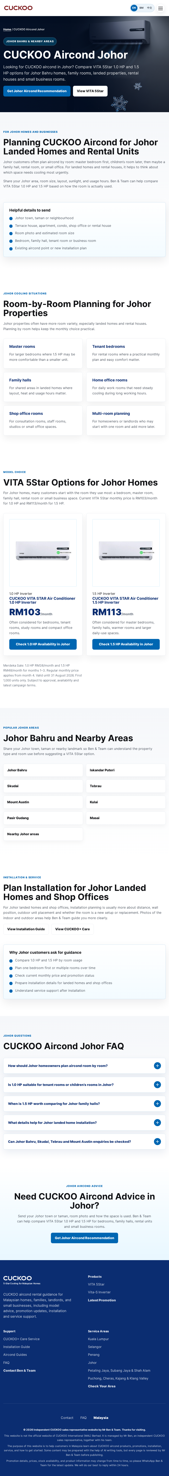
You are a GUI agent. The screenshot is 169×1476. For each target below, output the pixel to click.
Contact (67, 1418)
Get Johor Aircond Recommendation (37, 91)
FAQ (6, 1363)
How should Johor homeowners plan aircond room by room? (58, 1066)
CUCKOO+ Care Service (21, 1339)
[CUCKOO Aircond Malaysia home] (66, 8)
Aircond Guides (15, 1355)
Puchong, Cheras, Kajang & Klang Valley (118, 1378)
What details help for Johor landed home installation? (52, 1123)
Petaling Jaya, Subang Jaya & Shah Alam (119, 1371)
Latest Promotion (102, 1300)
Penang (94, 1355)
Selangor (95, 1347)
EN (134, 7)
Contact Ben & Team (19, 1371)
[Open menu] (160, 8)
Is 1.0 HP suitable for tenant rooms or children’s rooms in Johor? (61, 1085)
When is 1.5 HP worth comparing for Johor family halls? (54, 1104)
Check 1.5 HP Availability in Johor (126, 644)
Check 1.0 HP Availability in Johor (43, 644)
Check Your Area (101, 1386)
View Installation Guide (26, 929)
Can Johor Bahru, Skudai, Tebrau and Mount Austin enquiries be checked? (69, 1142)
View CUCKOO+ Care (72, 929)
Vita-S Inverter (99, 1292)
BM (141, 7)
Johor (92, 1363)
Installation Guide (16, 1347)
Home (7, 29)
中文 (149, 7)
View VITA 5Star (90, 91)
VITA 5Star (96, 1284)
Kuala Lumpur (98, 1339)
